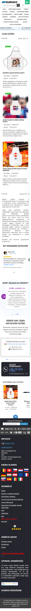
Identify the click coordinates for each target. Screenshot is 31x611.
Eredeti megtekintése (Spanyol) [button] (13, 267)
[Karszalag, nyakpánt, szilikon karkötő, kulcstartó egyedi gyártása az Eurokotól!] (9, 2)
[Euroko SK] (3, 479)
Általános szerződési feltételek (10, 494)
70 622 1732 (7, 443)
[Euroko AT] (15, 475)
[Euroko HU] (9, 475)
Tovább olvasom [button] (9, 265)
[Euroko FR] (26, 475)
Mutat (20, 38)
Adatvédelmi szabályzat (8, 497)
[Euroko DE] (3, 475)
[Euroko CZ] (15, 470)
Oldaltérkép (4, 513)
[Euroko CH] (9, 470)
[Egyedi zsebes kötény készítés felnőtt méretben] (15, 154)
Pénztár (3, 547)
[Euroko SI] (26, 470)
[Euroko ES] (9, 479)
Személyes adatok (6, 542)
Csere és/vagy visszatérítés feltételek (12, 499)
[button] (1, 259)
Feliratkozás (24, 424)
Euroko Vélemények (7, 502)
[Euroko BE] (3, 470)
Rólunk (3, 491)
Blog (2, 516)
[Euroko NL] (20, 470)
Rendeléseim (5, 544)
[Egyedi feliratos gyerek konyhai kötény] (15, 105)
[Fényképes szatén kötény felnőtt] (15, 58)
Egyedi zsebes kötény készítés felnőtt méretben (11, 403)
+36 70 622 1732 (16, 347)
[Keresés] (18, 5)
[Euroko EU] (20, 475)
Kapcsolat (4, 521)
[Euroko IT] (20, 479)
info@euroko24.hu (16, 349)
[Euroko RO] (15, 479)
